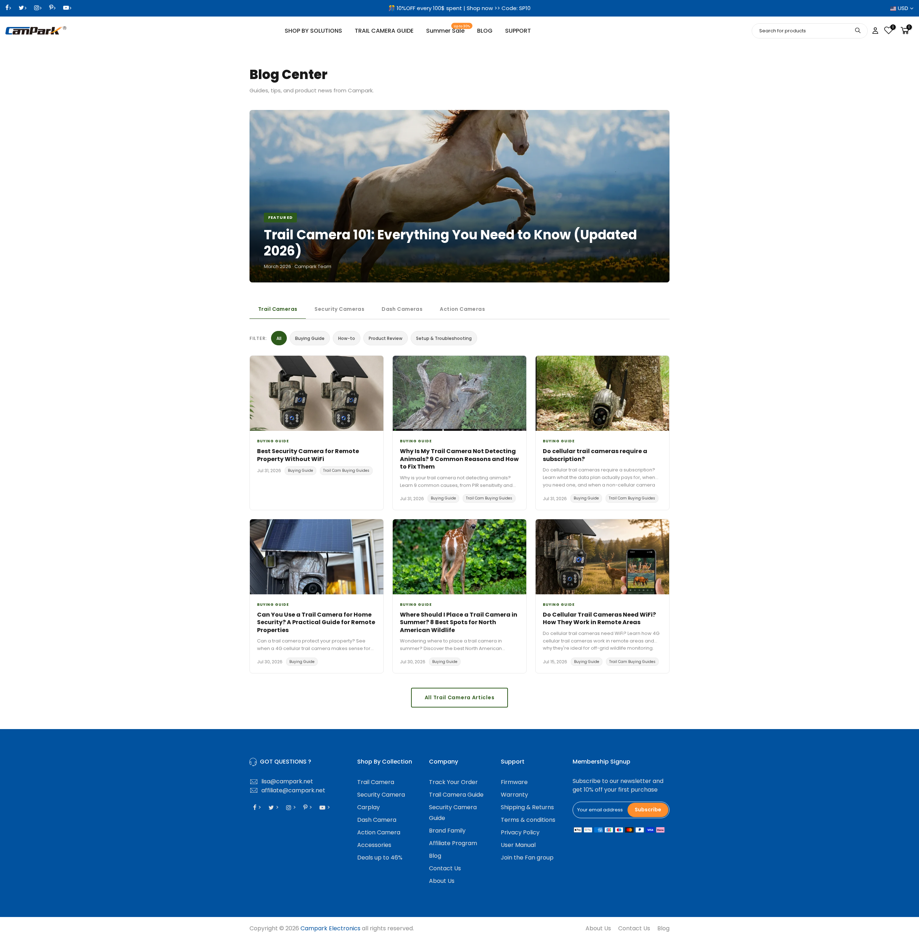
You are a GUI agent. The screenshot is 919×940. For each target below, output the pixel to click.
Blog (435, 856)
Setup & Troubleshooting (444, 338)
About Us (441, 881)
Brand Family (447, 830)
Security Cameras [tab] (339, 309)
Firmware (514, 782)
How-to (346, 338)
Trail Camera (375, 782)
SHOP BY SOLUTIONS (313, 31)
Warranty (514, 795)
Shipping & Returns (527, 807)
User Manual (518, 845)
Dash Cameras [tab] (402, 309)
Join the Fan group (527, 857)
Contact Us (445, 868)
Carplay (368, 807)
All (278, 338)
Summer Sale (448, 29)
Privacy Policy (520, 832)
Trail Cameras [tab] (277, 309)
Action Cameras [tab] (462, 309)
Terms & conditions (528, 820)
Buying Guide (310, 338)
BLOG (485, 31)
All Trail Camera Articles (460, 697)
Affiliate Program (453, 843)
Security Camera (381, 795)
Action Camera (378, 832)
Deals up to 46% (379, 857)
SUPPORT (518, 31)
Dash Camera (376, 820)
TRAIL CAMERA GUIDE (384, 31)
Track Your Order (453, 782)
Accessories (374, 845)
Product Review (385, 338)
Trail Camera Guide (456, 795)
